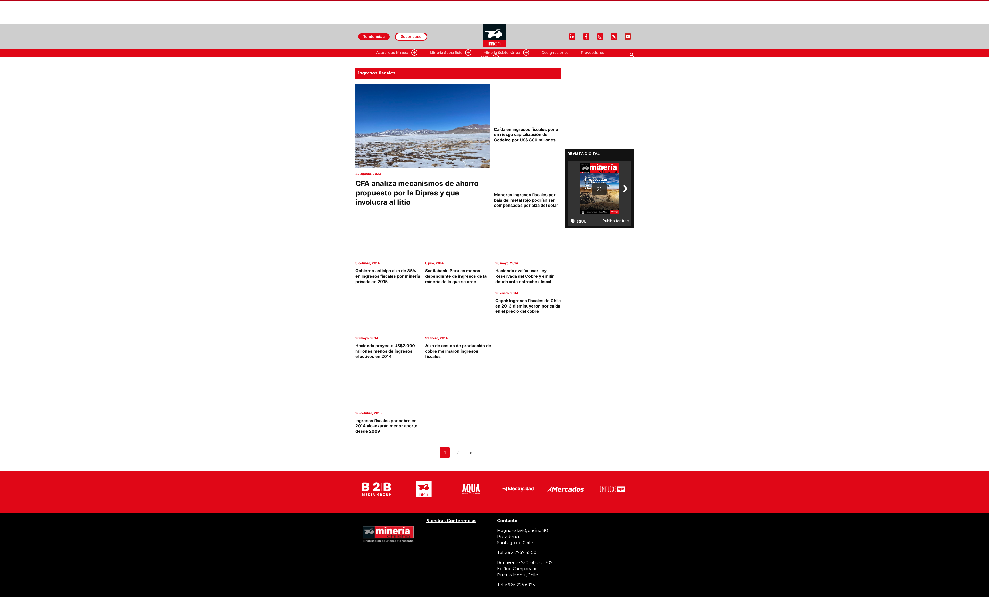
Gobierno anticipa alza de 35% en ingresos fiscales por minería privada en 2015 (387, 276)
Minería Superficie (446, 52)
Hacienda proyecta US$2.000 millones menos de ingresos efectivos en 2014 (385, 351)
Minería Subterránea (502, 52)
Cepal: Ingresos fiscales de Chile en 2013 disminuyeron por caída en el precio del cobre (528, 306)
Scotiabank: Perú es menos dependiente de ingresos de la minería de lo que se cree (456, 276)
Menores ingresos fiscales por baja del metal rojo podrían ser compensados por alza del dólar (526, 200)
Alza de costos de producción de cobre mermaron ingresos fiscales (458, 351)
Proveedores (592, 52)
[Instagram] (600, 36)
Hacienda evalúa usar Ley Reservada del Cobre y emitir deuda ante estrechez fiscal (524, 276)
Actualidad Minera (392, 52)
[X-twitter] (614, 36)
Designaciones (555, 52)
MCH (485, 57)
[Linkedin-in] (572, 36)
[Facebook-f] (586, 36)
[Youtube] (628, 36)
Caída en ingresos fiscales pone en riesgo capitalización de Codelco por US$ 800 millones (526, 135)
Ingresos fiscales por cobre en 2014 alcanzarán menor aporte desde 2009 (386, 426)
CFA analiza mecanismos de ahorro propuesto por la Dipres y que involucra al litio (417, 193)
